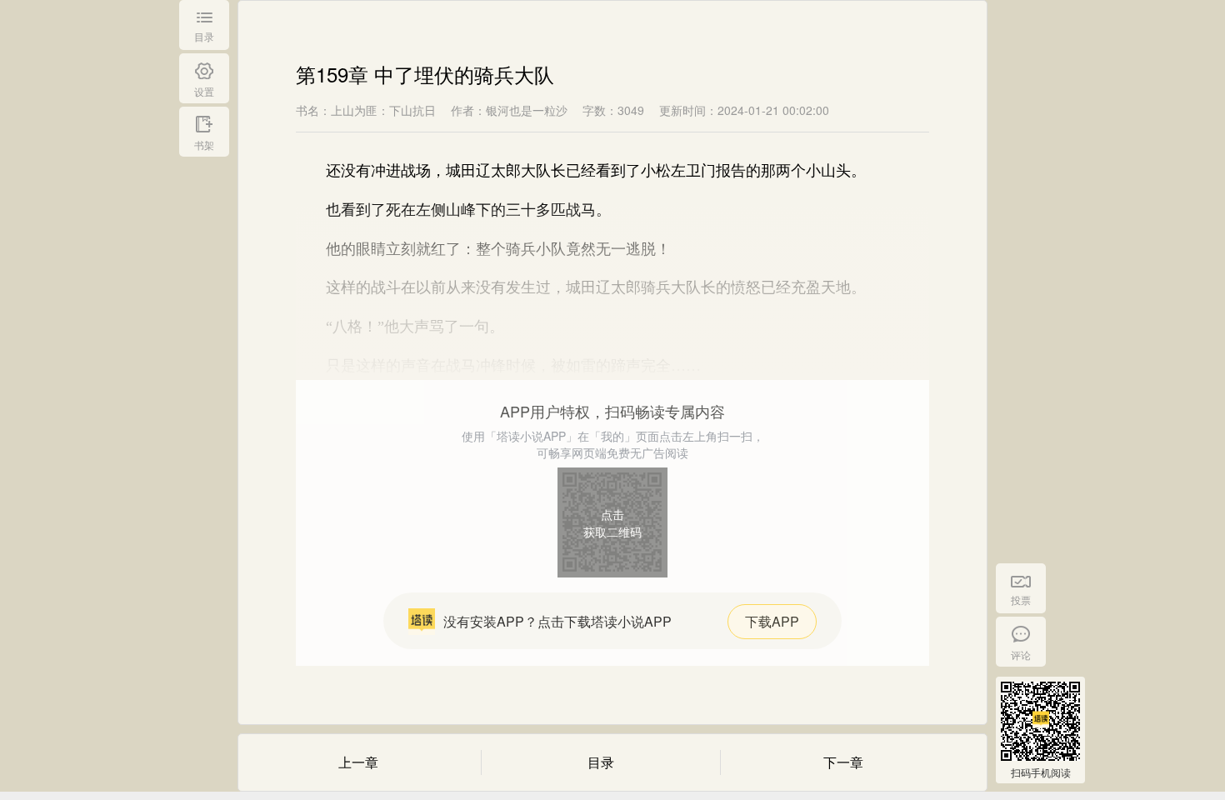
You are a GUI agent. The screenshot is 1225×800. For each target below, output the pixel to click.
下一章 (843, 762)
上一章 (358, 762)
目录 (601, 762)
